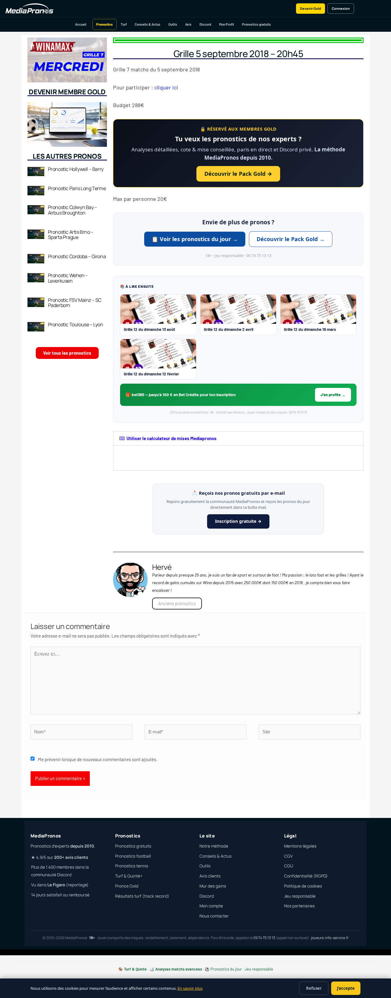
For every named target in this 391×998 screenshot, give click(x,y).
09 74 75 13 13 (264, 937)
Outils (172, 24)
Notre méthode (213, 846)
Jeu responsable (300, 896)
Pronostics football (133, 856)
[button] (238, 438)
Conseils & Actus (147, 24)
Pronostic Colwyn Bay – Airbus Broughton (72, 210)
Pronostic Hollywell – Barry (76, 169)
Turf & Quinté (135, 969)
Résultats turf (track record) (142, 896)
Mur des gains (212, 886)
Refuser (314, 988)
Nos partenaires (299, 906)
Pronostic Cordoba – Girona (77, 256)
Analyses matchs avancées (178, 969)
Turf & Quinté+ (129, 876)
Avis (188, 24)
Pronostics (104, 24)
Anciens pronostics (177, 603)
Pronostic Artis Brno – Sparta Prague (70, 235)
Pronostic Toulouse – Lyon (75, 324)
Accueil (80, 24)
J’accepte (346, 988)
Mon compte (211, 906)
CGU (288, 866)
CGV (288, 856)
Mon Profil (226, 24)
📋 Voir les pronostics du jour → (195, 239)
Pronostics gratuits (256, 24)
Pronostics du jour (226, 969)
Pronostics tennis (131, 866)
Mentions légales (300, 846)
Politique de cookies (303, 886)
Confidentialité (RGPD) (306, 876)
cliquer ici (166, 87)
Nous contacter (214, 916)
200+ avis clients (71, 857)
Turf (124, 24)
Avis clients (210, 876)
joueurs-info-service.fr (330, 937)
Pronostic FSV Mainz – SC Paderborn (74, 303)
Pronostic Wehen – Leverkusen (68, 278)
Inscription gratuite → (238, 521)
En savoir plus (190, 988)
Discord (205, 24)
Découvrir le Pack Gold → (238, 173)
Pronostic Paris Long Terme (77, 188)
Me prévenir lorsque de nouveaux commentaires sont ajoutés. (97, 759)
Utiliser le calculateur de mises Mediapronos (171, 438)
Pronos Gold (126, 886)
